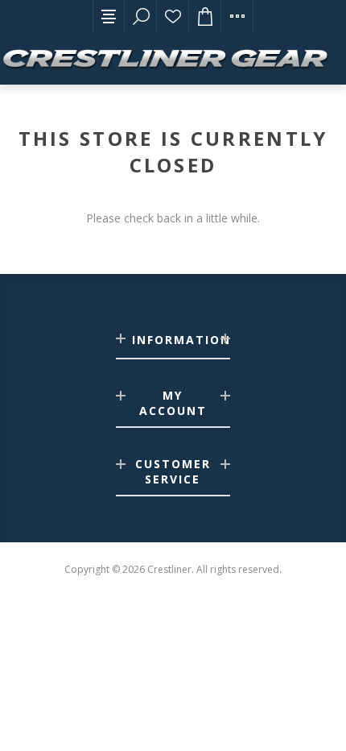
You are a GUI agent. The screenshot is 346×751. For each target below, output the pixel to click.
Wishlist (173, 16)
